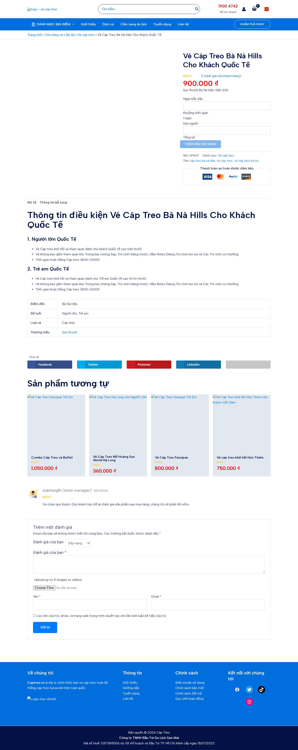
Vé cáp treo (85, 35)
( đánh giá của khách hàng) (221, 76)
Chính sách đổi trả (188, 693)
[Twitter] (249, 689)
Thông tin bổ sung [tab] (53, 202)
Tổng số (189, 137)
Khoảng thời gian (195, 113)
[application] (72, 24)
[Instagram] (249, 701)
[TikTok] (261, 689)
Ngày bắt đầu (193, 99)
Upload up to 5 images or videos (58, 580)
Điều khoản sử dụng (190, 683)
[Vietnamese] (267, 9)
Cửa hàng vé (54, 35)
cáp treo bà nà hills (202, 161)
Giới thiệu (130, 683)
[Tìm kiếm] (197, 9)
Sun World (69, 332)
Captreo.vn (36, 683)
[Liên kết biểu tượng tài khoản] (244, 9)
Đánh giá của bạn (48, 542)
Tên (37, 596)
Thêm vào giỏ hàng (200, 144)
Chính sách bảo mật (189, 688)
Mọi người (190, 123)
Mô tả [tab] (31, 202)
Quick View (56, 448)
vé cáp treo (225, 161)
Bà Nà (70, 35)
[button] (252, 24)
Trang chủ (34, 35)
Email (156, 596)
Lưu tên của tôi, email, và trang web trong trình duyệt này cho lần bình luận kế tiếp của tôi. (101, 616)
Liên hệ (128, 699)
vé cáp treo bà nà (246, 161)
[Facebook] (237, 689)
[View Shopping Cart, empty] (254, 9)
